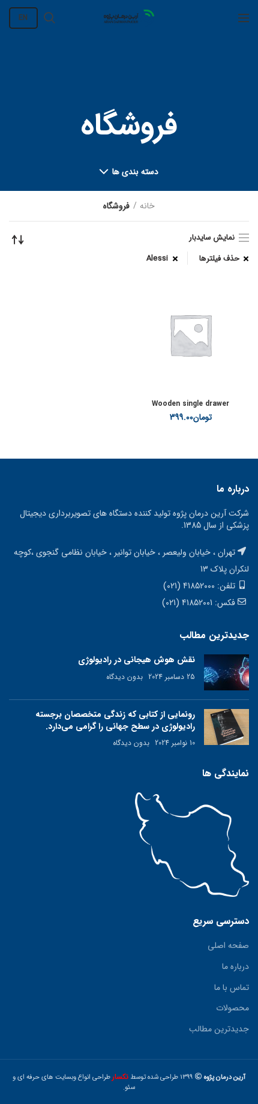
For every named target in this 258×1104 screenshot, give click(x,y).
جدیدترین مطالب (219, 1029)
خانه (147, 206)
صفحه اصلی (228, 945)
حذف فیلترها (219, 259)
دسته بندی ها (135, 171)
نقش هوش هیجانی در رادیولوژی (136, 659)
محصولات (232, 1008)
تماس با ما (231, 987)
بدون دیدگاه (124, 677)
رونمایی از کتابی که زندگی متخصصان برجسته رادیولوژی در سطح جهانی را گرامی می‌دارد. (115, 720)
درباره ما (235, 966)
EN (23, 17)
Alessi (157, 258)
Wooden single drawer (190, 404)
